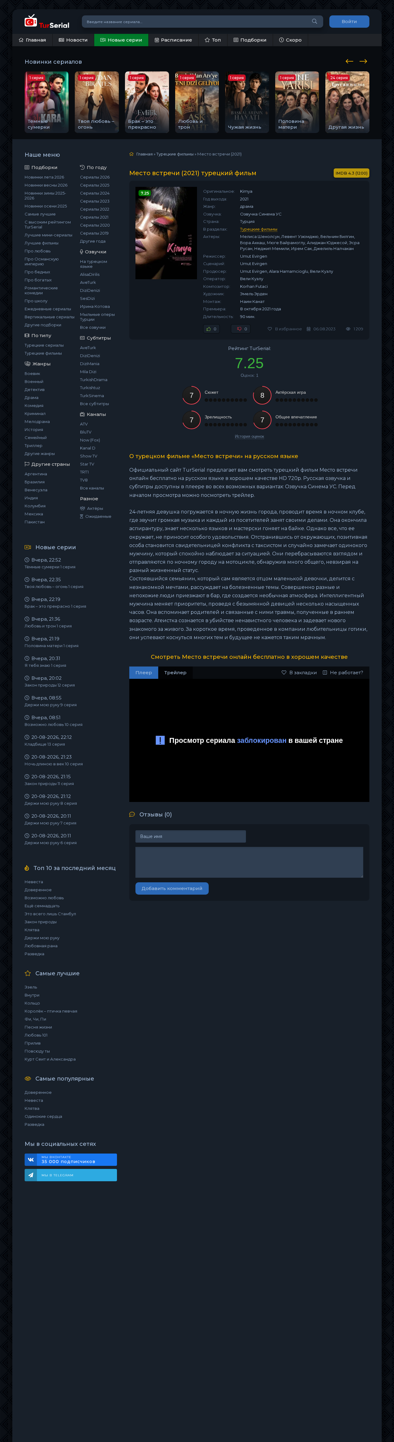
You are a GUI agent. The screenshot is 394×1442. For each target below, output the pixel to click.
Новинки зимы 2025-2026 (45, 195)
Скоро (294, 40)
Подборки (253, 40)
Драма (31, 397)
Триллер (33, 445)
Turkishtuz (90, 387)
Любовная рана (41, 945)
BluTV (85, 431)
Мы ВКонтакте (68, 1159)
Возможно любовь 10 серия (53, 724)
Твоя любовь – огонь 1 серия (54, 586)
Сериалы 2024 (95, 193)
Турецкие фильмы (43, 353)
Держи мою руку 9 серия (51, 704)
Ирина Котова (95, 306)
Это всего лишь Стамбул (50, 913)
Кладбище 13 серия (45, 744)
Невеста (34, 881)
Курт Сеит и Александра (50, 1059)
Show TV (88, 455)
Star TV (87, 463)
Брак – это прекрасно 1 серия (55, 606)
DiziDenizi (90, 290)
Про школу (36, 300)
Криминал (35, 413)
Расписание (176, 40)
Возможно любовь (44, 897)
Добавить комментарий (172, 888)
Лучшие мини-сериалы (48, 234)
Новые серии (125, 40)
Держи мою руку (42, 937)
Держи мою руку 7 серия (50, 822)
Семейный (36, 437)
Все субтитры (94, 403)
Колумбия (35, 505)
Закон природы (41, 921)
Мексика (34, 513)
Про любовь (37, 250)
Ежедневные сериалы (48, 308)
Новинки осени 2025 (46, 205)
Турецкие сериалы (44, 345)
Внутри (32, 995)
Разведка (34, 953)
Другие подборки (43, 324)
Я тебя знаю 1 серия (45, 665)
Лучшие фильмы (41, 242)
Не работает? (346, 672)
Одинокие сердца (43, 1116)
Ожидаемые (98, 516)
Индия (31, 497)
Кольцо (32, 1003)
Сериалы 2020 (95, 225)
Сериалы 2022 (94, 209)
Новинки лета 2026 (44, 177)
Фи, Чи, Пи (35, 1019)
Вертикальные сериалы (49, 316)
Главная (36, 40)
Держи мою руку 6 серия (51, 842)
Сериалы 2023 (95, 201)
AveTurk (88, 282)
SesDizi (87, 298)
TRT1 (84, 471)
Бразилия (35, 481)
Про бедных (37, 271)
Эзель (31, 987)
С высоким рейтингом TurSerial (48, 224)
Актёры (95, 508)
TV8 (84, 479)
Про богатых (38, 279)
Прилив (33, 1043)
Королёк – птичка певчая (51, 1011)
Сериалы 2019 (94, 233)
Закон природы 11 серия (49, 783)
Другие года (93, 241)
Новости (77, 40)
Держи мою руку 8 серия (51, 803)
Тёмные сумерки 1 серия (50, 566)
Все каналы (92, 487)
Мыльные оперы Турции (97, 317)
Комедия (34, 405)
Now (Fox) (90, 439)
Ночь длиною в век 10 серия (54, 763)
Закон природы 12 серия (50, 685)
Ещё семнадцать (42, 905)
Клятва (32, 929)
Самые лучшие (40, 213)
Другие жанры (40, 453)
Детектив (35, 389)
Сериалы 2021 (94, 217)
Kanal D (87, 447)
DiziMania (89, 363)
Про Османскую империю (42, 261)
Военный (34, 381)
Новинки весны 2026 (46, 185)
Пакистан (35, 521)
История (34, 429)
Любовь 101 (36, 1035)
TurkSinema (92, 395)
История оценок (249, 436)
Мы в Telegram (58, 1175)
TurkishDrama (93, 379)
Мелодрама (37, 421)
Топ (216, 40)
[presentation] (351, 60)
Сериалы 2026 (95, 177)
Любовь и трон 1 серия (48, 625)
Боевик (32, 373)
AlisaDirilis (89, 274)
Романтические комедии (41, 290)
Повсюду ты (37, 1051)
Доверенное (38, 889)
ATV (84, 423)
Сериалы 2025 (94, 185)
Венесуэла (36, 489)
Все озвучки (93, 327)
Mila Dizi (88, 371)
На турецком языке (93, 264)
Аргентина (36, 473)
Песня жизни (38, 1027)
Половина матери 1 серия (51, 645)
